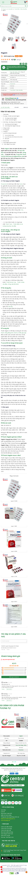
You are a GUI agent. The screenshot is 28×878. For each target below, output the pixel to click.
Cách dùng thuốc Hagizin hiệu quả (12, 125)
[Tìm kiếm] (25, 6)
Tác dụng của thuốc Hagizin (11, 118)
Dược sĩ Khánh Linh (11, 98)
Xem (17, 56)
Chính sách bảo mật (13, 771)
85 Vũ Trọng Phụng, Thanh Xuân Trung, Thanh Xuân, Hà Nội (15, 850)
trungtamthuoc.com (18, 156)
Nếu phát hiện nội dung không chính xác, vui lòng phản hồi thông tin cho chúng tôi (14, 94)
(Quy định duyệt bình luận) (9, 659)
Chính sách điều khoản (6, 826)
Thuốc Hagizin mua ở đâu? (9, 144)
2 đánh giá (18, 59)
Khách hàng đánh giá (10, 656)
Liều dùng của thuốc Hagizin (11, 124)
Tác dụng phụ (6, 129)
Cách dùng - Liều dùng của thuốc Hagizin (12, 122)
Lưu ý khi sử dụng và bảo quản (10, 133)
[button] (12, 761)
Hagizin (7, 148)
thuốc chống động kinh (7, 332)
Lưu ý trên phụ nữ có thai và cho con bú (13, 137)
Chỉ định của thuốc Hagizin (11, 119)
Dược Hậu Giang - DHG (15, 72)
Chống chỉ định (6, 128)
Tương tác (5, 131)
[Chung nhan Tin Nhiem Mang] (17, 873)
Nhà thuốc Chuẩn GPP (6, 813)
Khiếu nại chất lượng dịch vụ (8, 818)
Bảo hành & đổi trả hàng (7, 832)
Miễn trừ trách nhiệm (6, 815)
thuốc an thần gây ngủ (20, 332)
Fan (7, 795)
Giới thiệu (3, 810)
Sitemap (3, 837)
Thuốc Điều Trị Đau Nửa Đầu (16, 90)
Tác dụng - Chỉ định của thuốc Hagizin (11, 116)
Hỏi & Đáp (16, 107)
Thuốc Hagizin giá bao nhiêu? (9, 142)
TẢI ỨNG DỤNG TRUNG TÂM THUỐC (10, 855)
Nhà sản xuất (6, 140)
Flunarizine (12, 83)
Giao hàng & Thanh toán (7, 833)
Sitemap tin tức (10, 837)
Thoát (17, 773)
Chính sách (5, 824)
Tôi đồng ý (12, 773)
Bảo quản (7, 138)
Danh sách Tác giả (5, 835)
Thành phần (6, 114)
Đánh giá (26, 107)
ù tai (22, 210)
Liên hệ (3, 811)
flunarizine (21, 750)
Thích (3, 649)
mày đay (10, 306)
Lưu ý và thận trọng (9, 135)
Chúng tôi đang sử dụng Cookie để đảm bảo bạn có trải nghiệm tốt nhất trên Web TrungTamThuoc (13, 770)
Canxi (21, 184)
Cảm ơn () (9, 689)
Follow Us (4, 800)
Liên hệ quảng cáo (5, 820)
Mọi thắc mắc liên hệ (8, 840)
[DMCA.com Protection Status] (11, 873)
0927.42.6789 (11, 846)
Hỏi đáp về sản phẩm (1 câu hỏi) (13, 635)
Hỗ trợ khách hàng (8, 807)
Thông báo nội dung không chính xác (10, 817)
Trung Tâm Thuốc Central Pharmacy (17, 866)
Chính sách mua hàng (6, 828)
